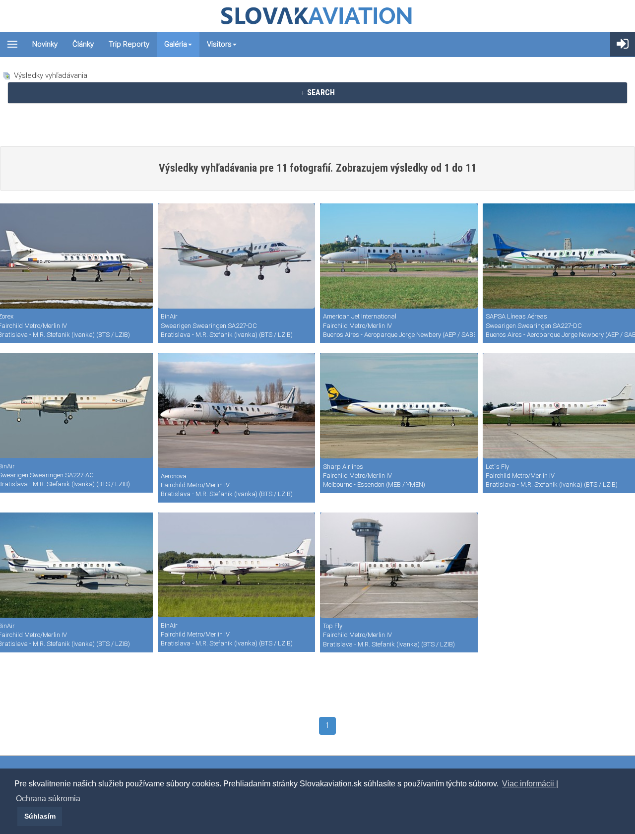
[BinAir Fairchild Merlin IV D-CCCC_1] (237, 565)
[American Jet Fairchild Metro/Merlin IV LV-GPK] (399, 256)
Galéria (175, 44)
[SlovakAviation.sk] (317, 16)
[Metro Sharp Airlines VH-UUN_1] (399, 405)
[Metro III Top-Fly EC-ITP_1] (399, 565)
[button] (15, 816)
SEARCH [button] (320, 92)
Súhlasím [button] (40, 816)
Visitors (219, 44)
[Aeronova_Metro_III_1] (237, 410)
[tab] (317, 92)
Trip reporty (129, 44)
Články (83, 44)
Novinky (45, 44)
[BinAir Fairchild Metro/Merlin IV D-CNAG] (237, 256)
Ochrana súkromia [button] (48, 798)
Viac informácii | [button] (530, 783)
